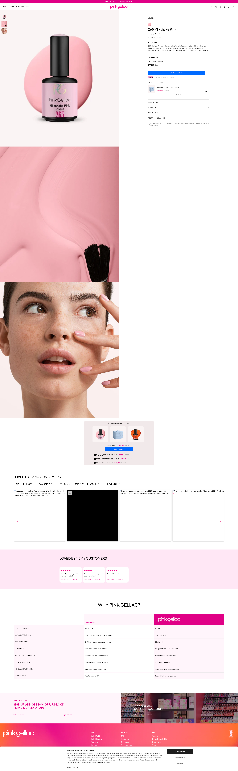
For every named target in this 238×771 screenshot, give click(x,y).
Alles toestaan (180, 751)
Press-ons (94, 742)
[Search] (212, 7)
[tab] (176, 94)
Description (153, 102)
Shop (5, 7)
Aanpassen (179, 757)
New (27, 7)
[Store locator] (220, 7)
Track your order (126, 745)
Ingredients (153, 113)
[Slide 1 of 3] (4, 17)
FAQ (122, 736)
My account (125, 742)
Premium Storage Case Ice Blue (168, 87)
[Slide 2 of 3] (4, 24)
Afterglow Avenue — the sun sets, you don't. (119, 1)
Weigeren (180, 763)
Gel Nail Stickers (96, 739)
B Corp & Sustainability (160, 739)
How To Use (152, 107)
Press (154, 745)
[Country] (216, 7)
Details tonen (71, 767)
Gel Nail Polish (95, 736)
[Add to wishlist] (207, 72)
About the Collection (157, 118)
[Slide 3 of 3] (4, 31)
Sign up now (67, 715)
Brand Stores (156, 742)
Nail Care (94, 745)
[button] (40, 515)
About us (155, 736)
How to (14, 7)
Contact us (125, 739)
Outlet (21, 7)
